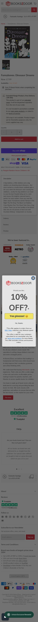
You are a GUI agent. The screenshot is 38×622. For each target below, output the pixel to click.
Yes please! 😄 (19, 316)
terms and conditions (15, 338)
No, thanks (19, 323)
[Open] (5, 616)
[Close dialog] (33, 278)
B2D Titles (8, 330)
